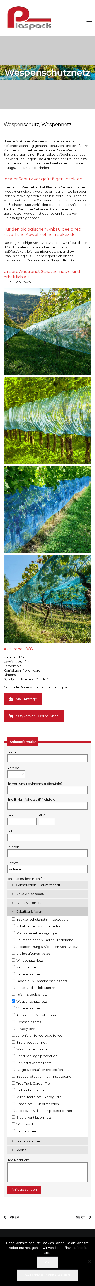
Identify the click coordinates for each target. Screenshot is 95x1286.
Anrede (13, 768)
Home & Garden (28, 1141)
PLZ (42, 815)
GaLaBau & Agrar (29, 911)
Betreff (12, 863)
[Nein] (88, 1261)
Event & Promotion (31, 902)
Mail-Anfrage (26, 699)
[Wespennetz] (47, 420)
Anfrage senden (24, 1189)
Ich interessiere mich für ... (27, 879)
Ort (9, 831)
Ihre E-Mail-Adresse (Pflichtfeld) (31, 799)
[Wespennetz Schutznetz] (47, 599)
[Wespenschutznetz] (47, 509)
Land (11, 815)
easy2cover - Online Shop (37, 716)
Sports (21, 1150)
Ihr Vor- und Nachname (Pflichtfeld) (34, 783)
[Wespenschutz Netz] (47, 331)
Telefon (13, 847)
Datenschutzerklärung (47, 1275)
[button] (87, 18)
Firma (11, 752)
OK (47, 1262)
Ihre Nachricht (18, 1160)
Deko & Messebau (30, 894)
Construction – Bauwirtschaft (38, 885)
